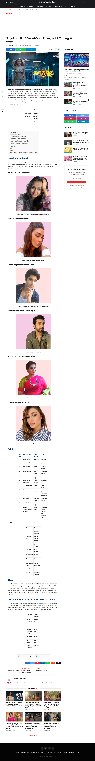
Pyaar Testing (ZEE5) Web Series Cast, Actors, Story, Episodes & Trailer (80, 93)
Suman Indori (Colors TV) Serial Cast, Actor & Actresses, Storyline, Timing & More (32, 726)
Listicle (48, 6)
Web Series (30, 6)
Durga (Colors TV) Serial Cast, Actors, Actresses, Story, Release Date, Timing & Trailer (52, 705)
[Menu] (6, 2)
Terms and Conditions (22, 752)
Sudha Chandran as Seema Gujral (21, 143)
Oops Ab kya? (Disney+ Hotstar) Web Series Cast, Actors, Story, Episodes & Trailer (80, 84)
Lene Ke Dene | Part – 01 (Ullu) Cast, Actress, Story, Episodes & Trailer (81, 101)
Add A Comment (33, 735)
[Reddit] (2, 103)
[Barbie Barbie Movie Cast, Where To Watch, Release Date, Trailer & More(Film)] (68, 158)
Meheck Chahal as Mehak (19, 138)
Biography (72, 6)
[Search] (88, 2)
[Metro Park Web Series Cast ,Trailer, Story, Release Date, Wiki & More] (68, 150)
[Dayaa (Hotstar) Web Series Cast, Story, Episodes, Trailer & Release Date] (68, 134)
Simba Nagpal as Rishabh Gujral (20, 140)
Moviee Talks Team (14, 45)
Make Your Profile (62, 752)
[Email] (2, 111)
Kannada (8, 13)
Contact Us (51, 752)
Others (67, 66)
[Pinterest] (2, 100)
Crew (11, 149)
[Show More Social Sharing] (37, 49)
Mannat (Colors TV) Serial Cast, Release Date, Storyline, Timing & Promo (14, 704)
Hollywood (57, 6)
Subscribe (13, 2)
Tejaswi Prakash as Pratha (19, 136)
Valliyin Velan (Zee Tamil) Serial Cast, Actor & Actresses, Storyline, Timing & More (51, 726)
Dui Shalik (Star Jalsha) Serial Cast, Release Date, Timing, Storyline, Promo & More (33, 705)
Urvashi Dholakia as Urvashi (19, 145)
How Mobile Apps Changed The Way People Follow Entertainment (76, 70)
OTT (65, 6)
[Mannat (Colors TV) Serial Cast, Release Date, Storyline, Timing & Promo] (14, 696)
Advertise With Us (74, 752)
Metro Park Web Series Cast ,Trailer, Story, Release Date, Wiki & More (81, 150)
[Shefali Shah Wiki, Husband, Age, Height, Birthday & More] (68, 142)
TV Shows (40, 6)
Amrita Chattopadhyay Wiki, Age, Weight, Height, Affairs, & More (19, 671)
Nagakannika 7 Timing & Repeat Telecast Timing (23, 152)
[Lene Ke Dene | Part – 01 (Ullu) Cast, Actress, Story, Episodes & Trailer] (68, 101)
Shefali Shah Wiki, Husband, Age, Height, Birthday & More (81, 141)
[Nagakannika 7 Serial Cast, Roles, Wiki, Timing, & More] (32, 85)
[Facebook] (2, 93)
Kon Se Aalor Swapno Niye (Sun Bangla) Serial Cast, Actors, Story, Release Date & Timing (14, 726)
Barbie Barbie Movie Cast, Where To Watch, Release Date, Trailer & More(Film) (80, 158)
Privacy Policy (77, 187)
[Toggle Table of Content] (35, 132)
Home (7, 9)
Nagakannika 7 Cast (15, 135)
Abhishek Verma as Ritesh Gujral (21, 141)
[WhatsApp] (2, 107)
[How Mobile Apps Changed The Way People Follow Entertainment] (76, 60)
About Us (43, 752)
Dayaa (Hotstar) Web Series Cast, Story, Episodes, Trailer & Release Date (81, 134)
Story (11, 150)
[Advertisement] (47, 25)
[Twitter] (2, 96)
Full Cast (12, 147)
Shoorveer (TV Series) (41, 670)
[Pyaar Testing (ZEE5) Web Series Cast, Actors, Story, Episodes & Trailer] (68, 93)
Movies (21, 6)
